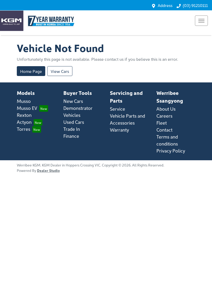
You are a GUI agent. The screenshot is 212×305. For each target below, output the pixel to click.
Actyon (24, 122)
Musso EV (27, 108)
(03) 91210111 (195, 5)
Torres (23, 129)
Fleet (161, 122)
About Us (166, 108)
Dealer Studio (48, 170)
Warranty (119, 129)
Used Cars (73, 122)
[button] (201, 21)
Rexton (24, 115)
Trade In (71, 129)
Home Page (31, 71)
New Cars (73, 101)
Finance (71, 136)
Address (165, 5)
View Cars (60, 71)
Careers (164, 115)
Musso (24, 101)
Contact (164, 129)
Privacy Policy (170, 150)
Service (117, 108)
